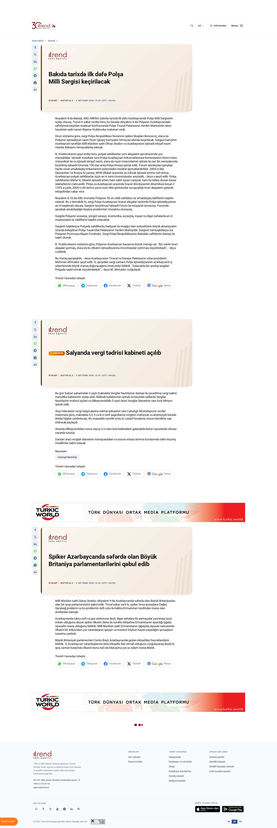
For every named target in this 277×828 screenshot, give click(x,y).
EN (228, 821)
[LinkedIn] (71, 809)
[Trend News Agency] (42, 755)
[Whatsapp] (36, 809)
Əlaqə (172, 766)
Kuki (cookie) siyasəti (220, 771)
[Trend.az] (44, 25)
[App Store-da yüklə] (207, 809)
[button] (35, 48)
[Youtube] (57, 809)
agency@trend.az (41, 787)
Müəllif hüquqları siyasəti (222, 766)
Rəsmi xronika (135, 761)
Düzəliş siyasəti (176, 776)
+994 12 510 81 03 (41, 784)
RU (240, 821)
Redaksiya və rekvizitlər (180, 761)
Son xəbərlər (134, 757)
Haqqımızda (175, 757)
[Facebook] (43, 809)
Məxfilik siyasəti (217, 761)
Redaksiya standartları (180, 771)
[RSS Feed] (78, 809)
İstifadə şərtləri (217, 757)
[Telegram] (64, 809)
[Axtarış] (192, 25)
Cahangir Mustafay (67, 457)
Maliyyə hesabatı (177, 780)
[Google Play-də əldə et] (233, 809)
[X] (50, 809)
